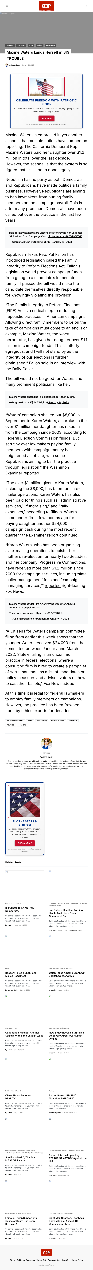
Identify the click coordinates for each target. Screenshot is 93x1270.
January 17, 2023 (59, 618)
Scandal (22, 725)
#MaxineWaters (30, 232)
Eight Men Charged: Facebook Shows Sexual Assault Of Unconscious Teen (66, 1221)
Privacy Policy (76, 1260)
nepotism (73, 721)
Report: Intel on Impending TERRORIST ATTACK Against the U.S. (68, 1158)
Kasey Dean (46, 757)
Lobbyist (60, 903)
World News (19, 1091)
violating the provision (51, 295)
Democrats (42, 721)
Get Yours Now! (25, 843)
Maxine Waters (57, 721)
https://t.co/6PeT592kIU (49, 613)
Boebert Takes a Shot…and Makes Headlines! (20, 974)
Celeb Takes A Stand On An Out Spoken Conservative (67, 974)
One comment (77, 930)
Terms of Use (54, 1260)
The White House (55, 905)
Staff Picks (69, 968)
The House (74, 903)
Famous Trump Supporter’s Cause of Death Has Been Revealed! (21, 1221)
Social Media (50, 45)
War (13, 1091)
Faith (15, 1028)
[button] (6, 6)
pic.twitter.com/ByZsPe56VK (65, 236)
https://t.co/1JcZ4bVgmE (60, 396)
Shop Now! (46, 118)
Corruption (21, 45)
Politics (39, 45)
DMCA (65, 1260)
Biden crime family (15, 721)
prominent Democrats (46, 208)
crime (30, 721)
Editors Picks (10, 903)
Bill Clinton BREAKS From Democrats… (20, 909)
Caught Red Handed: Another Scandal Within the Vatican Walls (24, 1034)
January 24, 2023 (58, 402)
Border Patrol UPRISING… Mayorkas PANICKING (64, 1097)
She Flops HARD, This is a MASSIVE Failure (20, 1159)
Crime (31, 45)
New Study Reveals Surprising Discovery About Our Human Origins (66, 1035)
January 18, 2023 (62, 241)
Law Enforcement (55, 1151)
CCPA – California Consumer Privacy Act (28, 1260)
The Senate (83, 903)
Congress (10, 45)
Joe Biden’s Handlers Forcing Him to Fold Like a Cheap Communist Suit (66, 913)
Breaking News (10, 1151)
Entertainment (54, 968)
